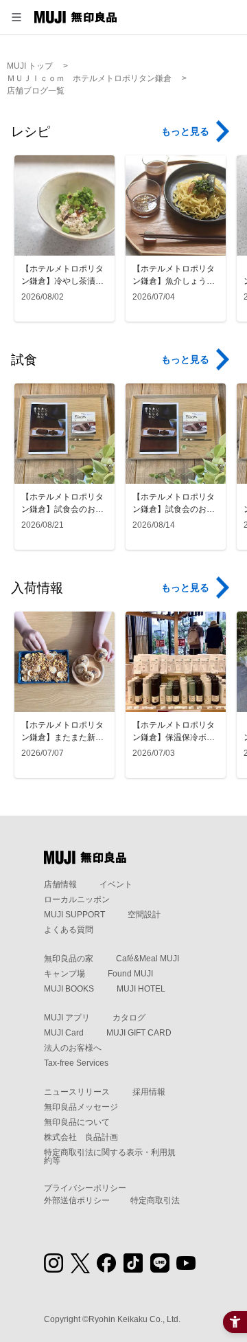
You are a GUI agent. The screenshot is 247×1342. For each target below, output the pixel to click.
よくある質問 (68, 930)
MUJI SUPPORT (74, 914)
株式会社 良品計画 (81, 1137)
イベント (115, 884)
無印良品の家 (68, 958)
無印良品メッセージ (81, 1107)
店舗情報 (60, 884)
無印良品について (77, 1122)
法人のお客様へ (73, 1048)
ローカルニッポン (77, 899)
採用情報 (148, 1092)
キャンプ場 (64, 973)
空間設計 (144, 914)
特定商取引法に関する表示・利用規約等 (110, 1156)
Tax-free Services (76, 1063)
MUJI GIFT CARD (139, 1033)
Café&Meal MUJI (147, 958)
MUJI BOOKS (69, 989)
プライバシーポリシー (85, 1188)
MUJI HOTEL (141, 989)
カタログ (129, 1017)
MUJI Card (64, 1033)
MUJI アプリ (67, 1017)
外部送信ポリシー (77, 1200)
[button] (16, 17)
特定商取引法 (155, 1200)
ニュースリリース (77, 1092)
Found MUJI (130, 973)
